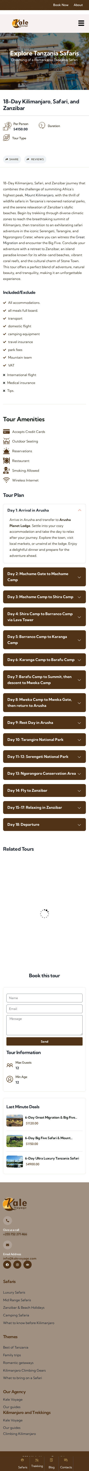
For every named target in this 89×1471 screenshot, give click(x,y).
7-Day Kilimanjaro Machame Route (44, 933)
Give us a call (11, 1230)
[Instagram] (17, 1265)
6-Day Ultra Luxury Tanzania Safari (52, 1158)
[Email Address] (7, 1244)
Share (14, 159)
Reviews (37, 159)
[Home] (20, 23)
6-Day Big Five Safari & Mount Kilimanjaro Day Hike (47, 1138)
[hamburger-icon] (81, 23)
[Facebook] (7, 1265)
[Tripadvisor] (27, 1265)
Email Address (12, 1254)
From (20, 941)
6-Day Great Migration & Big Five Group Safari (50, 1117)
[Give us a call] (7, 1220)
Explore (68, 953)
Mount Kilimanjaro (39, 195)
